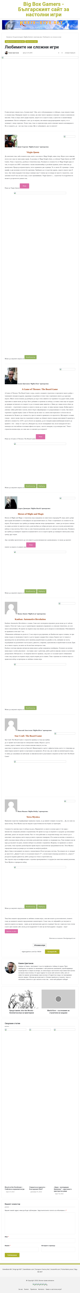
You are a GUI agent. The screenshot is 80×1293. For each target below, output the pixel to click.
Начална (9, 37)
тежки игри (40, 945)
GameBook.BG (7, 1269)
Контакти (41, 1289)
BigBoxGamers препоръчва (33, 37)
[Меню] (3, 10)
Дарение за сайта (11, 931)
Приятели (33, 1289)
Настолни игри (31, 41)
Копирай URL (52, 952)
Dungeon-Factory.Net (42, 1269)
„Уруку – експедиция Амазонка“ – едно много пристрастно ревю (63, 1189)
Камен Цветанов (14, 53)
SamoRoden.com (28, 1269)
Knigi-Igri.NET (17, 1269)
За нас (20, 1289)
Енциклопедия (18, 37)
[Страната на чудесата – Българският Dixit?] (40, 1107)
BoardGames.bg (30, 357)
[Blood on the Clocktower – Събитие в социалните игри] (15, 1107)
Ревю (24, 186)
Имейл (7, 1245)
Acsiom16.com (55, 1269)
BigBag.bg (42, 486)
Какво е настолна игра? (54, 1289)
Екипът (26, 1289)
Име (7, 1237)
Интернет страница (48, 1245)
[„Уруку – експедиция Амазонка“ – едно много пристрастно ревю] (64, 1107)
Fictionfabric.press (67, 1269)
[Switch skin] (6, 10)
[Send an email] (19, 53)
